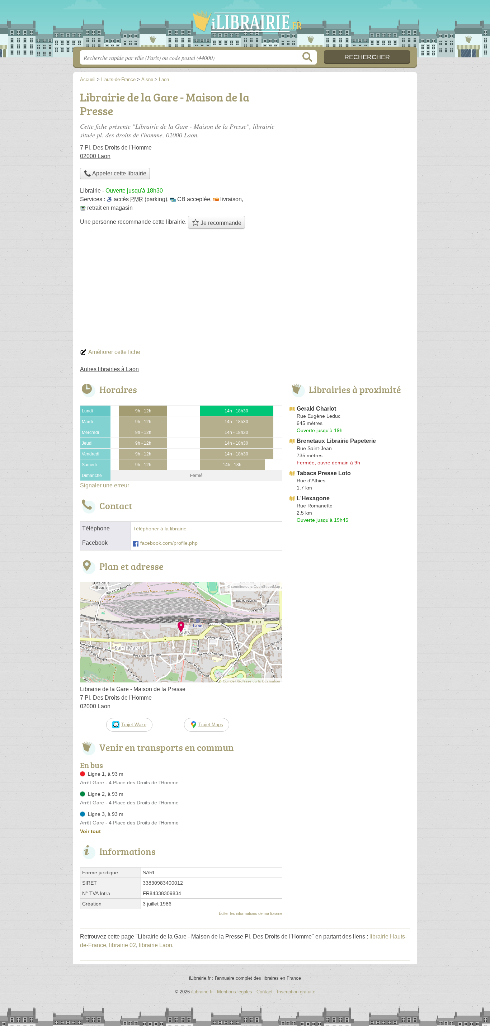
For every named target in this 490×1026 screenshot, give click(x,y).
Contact (264, 991)
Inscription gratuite (296, 991)
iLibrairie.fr (245, 25)
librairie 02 (122, 945)
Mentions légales (234, 991)
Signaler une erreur (104, 485)
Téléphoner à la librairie (160, 528)
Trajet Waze (133, 724)
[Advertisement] (245, 290)
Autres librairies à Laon (109, 369)
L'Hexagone (313, 498)
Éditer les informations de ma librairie (250, 913)
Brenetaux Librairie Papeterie (336, 441)
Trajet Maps (210, 724)
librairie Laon (155, 945)
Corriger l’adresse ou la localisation (251, 681)
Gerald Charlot (316, 409)
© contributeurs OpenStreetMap (253, 586)
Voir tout (90, 831)
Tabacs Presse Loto (324, 473)
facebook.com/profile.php (169, 543)
